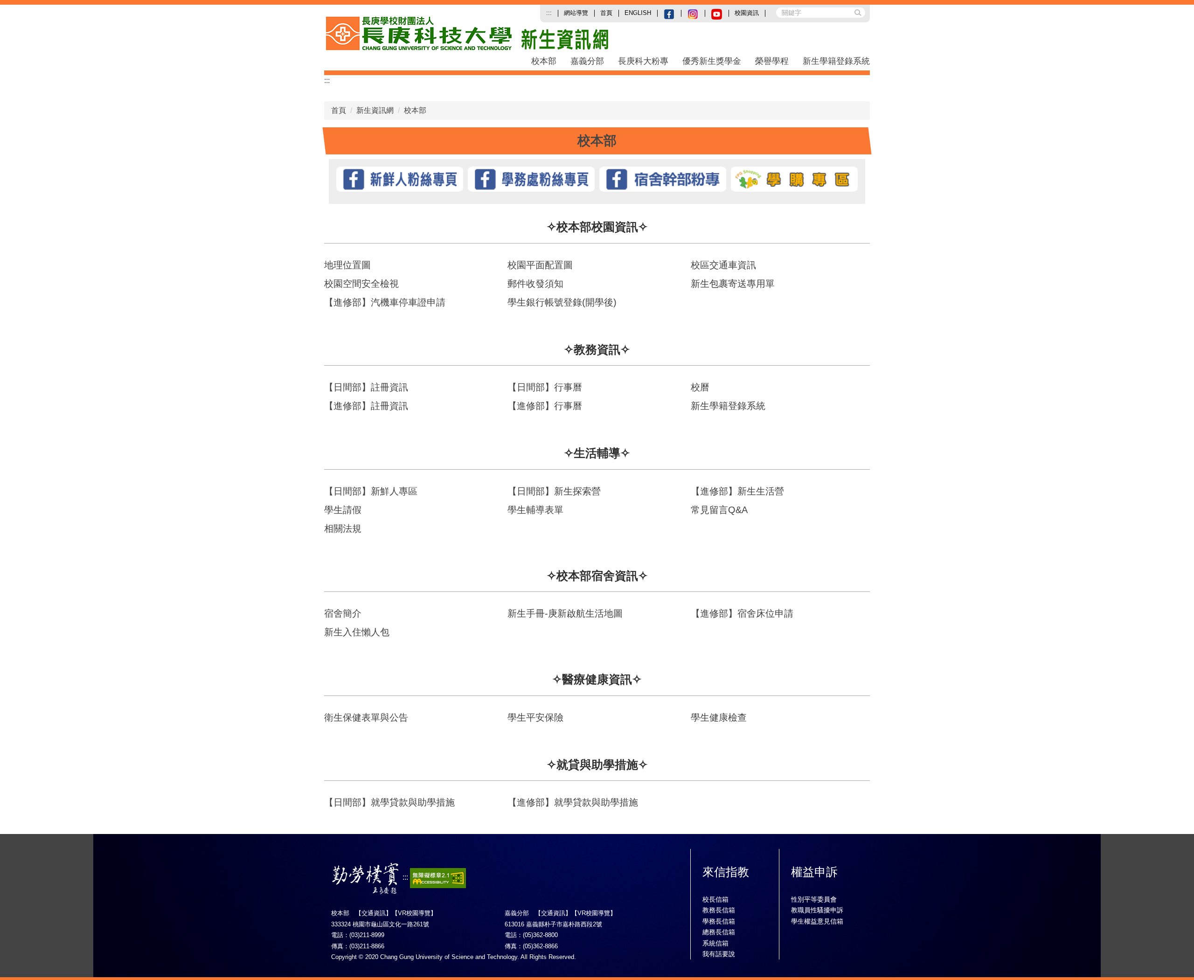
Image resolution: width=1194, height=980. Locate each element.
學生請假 (342, 510)
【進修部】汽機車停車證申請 (384, 302)
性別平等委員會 (814, 899)
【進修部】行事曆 (544, 406)
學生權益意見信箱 (817, 921)
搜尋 (857, 12)
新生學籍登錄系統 (836, 61)
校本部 (543, 61)
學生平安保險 (535, 717)
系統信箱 (715, 943)
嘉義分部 (587, 61)
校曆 (700, 387)
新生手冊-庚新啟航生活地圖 (565, 613)
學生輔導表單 (535, 510)
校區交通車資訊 (723, 265)
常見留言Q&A (719, 510)
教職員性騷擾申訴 (817, 910)
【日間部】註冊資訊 (366, 387)
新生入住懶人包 (356, 632)
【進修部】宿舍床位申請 (742, 613)
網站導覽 (576, 12)
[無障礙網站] (438, 878)
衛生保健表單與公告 (366, 717)
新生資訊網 (375, 110)
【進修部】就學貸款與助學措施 (572, 802)
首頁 (606, 12)
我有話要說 (718, 954)
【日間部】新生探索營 (554, 491)
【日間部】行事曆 (544, 387)
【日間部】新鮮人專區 (370, 491)
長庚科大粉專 (643, 61)
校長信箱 (715, 899)
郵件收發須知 (535, 283)
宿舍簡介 (342, 613)
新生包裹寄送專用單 (733, 283)
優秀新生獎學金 (711, 61)
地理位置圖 (347, 265)
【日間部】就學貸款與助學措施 (389, 802)
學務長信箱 (718, 921)
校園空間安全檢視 (361, 283)
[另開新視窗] (669, 13)
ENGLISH (638, 12)
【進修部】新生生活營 (737, 491)
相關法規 (342, 528)
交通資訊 (373, 913)
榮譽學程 (772, 61)
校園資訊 (747, 12)
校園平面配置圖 (540, 265)
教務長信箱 (718, 910)
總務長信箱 (718, 932)
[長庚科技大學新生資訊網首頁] (542, 34)
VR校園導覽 (414, 913)
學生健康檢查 (719, 717)
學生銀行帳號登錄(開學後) (562, 302)
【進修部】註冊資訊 (366, 406)
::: (549, 12)
